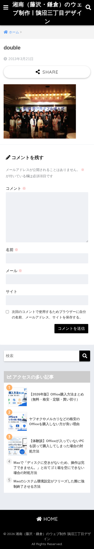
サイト (11, 291)
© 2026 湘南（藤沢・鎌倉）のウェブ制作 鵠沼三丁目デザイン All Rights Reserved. (47, 539)
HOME (50, 519)
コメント (16, 188)
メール (14, 271)
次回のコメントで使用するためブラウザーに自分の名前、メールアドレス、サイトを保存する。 (49, 314)
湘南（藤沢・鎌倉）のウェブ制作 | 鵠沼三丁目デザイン (48, 13)
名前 (12, 250)
